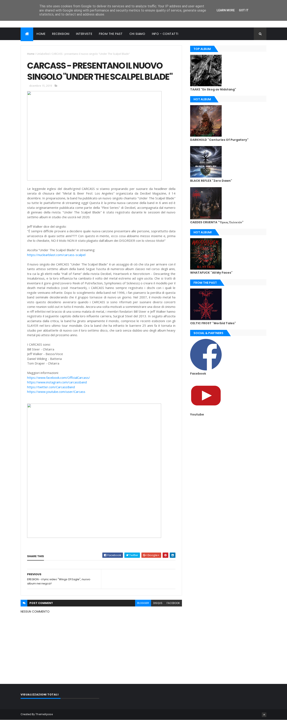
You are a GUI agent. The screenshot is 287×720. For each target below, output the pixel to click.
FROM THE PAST (111, 34)
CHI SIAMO (137, 34)
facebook (173, 603)
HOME (41, 34)
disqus (157, 603)
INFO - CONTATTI (165, 34)
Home (30, 54)
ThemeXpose (44, 714)
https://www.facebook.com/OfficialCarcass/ (58, 377)
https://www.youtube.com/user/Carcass (56, 391)
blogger (143, 603)
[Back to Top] (264, 714)
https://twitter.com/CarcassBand (51, 387)
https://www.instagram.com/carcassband (57, 382)
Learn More (226, 10)
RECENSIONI (60, 34)
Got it (244, 10)
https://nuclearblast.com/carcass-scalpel (56, 255)
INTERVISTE (84, 34)
